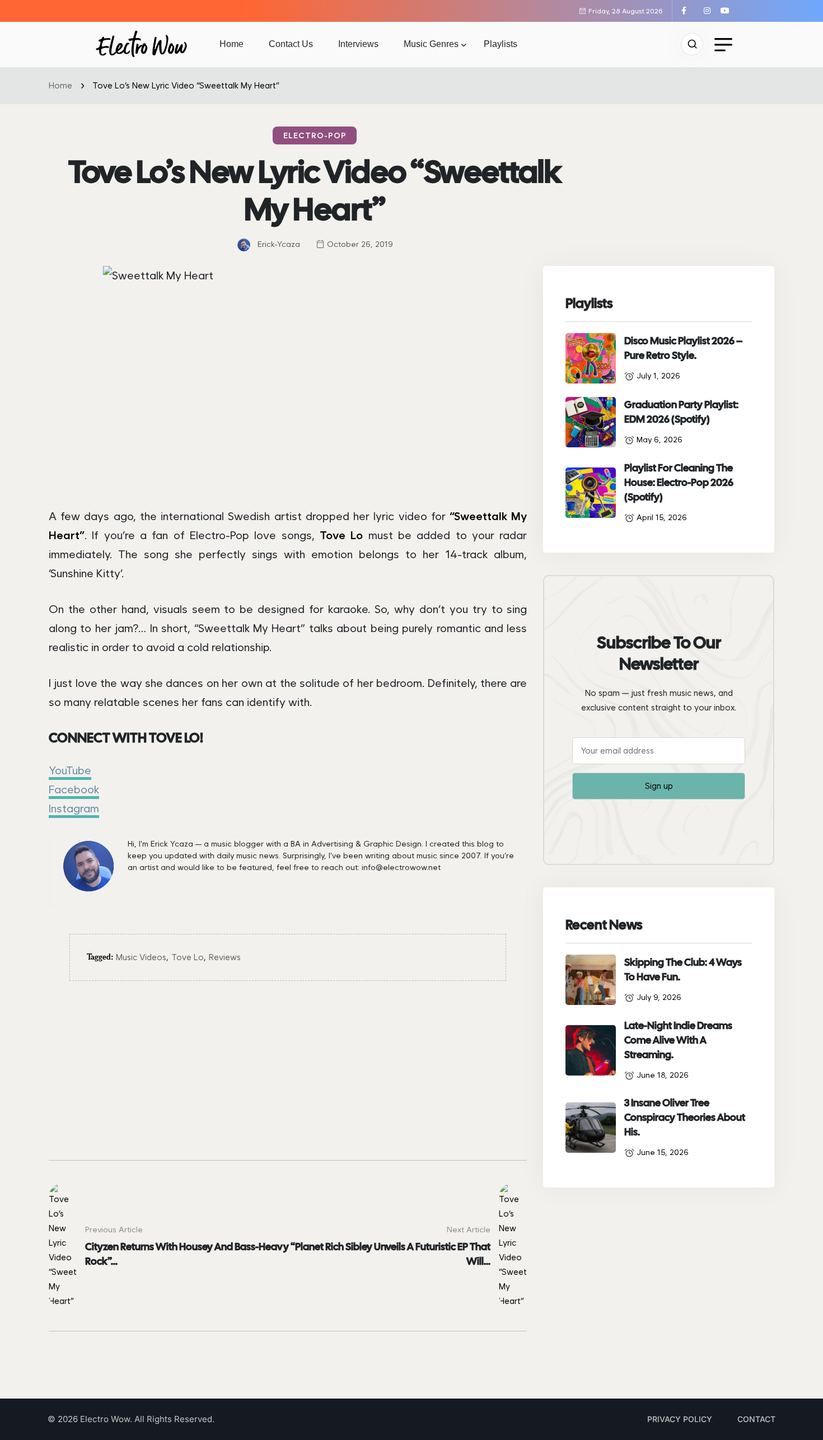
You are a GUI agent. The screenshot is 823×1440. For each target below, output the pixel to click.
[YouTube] (726, 10)
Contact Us (291, 44)
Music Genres (431, 44)
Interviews (358, 44)
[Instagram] (711, 10)
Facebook (74, 789)
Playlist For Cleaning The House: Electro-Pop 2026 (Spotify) (678, 482)
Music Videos (141, 957)
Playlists (500, 44)
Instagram (74, 808)
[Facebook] (688, 10)
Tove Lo (187, 957)
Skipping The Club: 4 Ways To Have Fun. (683, 969)
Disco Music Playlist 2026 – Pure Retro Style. (683, 348)
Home (231, 44)
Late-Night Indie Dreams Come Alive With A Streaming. (678, 1040)
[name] (141, 44)
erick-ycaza (279, 244)
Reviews (225, 957)
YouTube (70, 770)
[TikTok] (699, 10)
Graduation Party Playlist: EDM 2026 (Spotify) (681, 412)
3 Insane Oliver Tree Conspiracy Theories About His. (684, 1117)
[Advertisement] (288, 1081)
